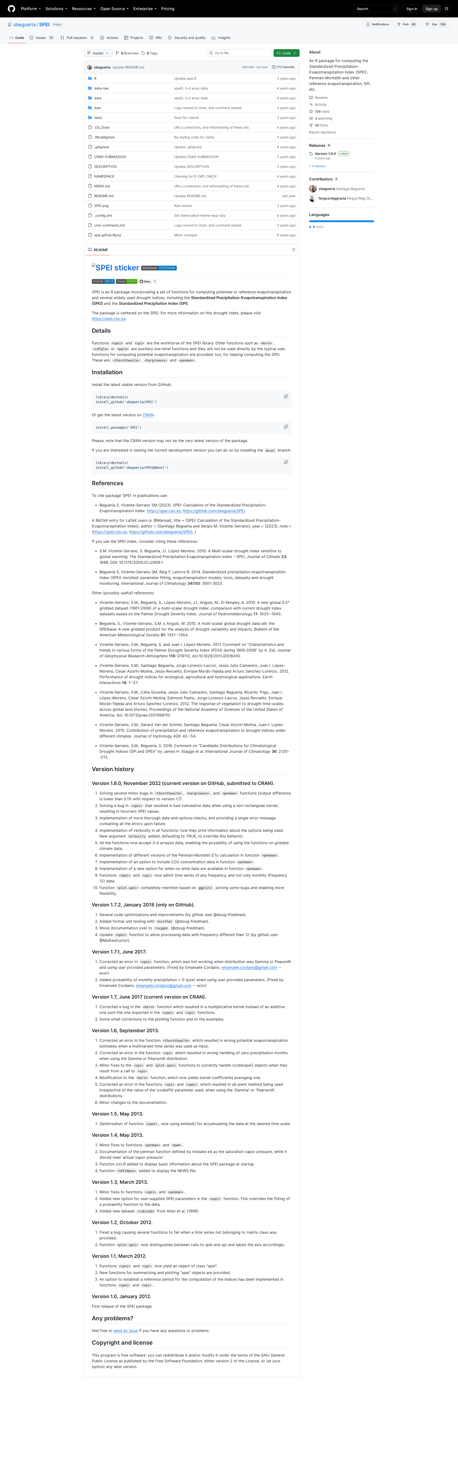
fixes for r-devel (186, 118)
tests (98, 118)
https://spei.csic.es (108, 318)
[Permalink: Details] (88, 330)
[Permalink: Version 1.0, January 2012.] (88, 1296)
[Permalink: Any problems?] (88, 1318)
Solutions (54, 8)
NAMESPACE (104, 176)
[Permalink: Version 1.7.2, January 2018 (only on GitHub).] (88, 905)
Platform (29, 8)
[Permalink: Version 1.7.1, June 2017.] (88, 952)
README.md (104, 196)
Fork (409, 24)
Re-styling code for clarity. (194, 137)
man (97, 108)
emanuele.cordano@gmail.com (249, 967)
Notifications (380, 24)
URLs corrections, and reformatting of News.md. (212, 127)
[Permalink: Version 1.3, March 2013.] (88, 1182)
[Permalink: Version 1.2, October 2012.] (88, 1222)
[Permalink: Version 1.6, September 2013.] (88, 1030)
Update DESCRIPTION (191, 166)
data (97, 98)
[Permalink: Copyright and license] (88, 1342)
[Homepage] (11, 8)
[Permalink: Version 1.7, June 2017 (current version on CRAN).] (88, 997)
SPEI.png (101, 206)
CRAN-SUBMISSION (110, 157)
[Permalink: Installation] (88, 372)
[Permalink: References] (88, 483)
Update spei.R (185, 78)
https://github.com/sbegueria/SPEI (214, 510)
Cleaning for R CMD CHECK (195, 176)
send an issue (126, 1330)
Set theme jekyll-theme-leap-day (200, 215)
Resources (82, 8)
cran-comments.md (109, 225)
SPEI (44, 24)
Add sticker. (183, 206)
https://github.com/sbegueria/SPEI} (161, 531)
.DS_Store (101, 127)
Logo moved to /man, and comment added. (208, 108)
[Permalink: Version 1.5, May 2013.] (88, 1114)
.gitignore (101, 147)
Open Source (112, 8)
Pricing (167, 8)
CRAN (148, 414)
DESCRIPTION (105, 166)
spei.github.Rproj (107, 235)
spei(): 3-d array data (191, 88)
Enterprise (143, 8)
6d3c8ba (248, 67)
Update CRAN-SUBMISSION (196, 157)
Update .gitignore (188, 147)
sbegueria (24, 24)
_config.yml (103, 215)
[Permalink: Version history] (88, 769)
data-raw (101, 88)
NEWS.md (102, 186)
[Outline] (293, 249)
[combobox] (241, 53)
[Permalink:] (88, 267)
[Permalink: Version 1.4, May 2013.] (88, 1135)
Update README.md (128, 67)
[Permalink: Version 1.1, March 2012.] (88, 1256)
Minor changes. (186, 235)
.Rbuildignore (104, 137)
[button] (286, 396)
